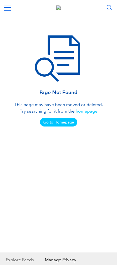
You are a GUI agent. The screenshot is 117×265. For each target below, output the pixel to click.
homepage (86, 111)
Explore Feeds (20, 259)
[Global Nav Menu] (8, 8)
